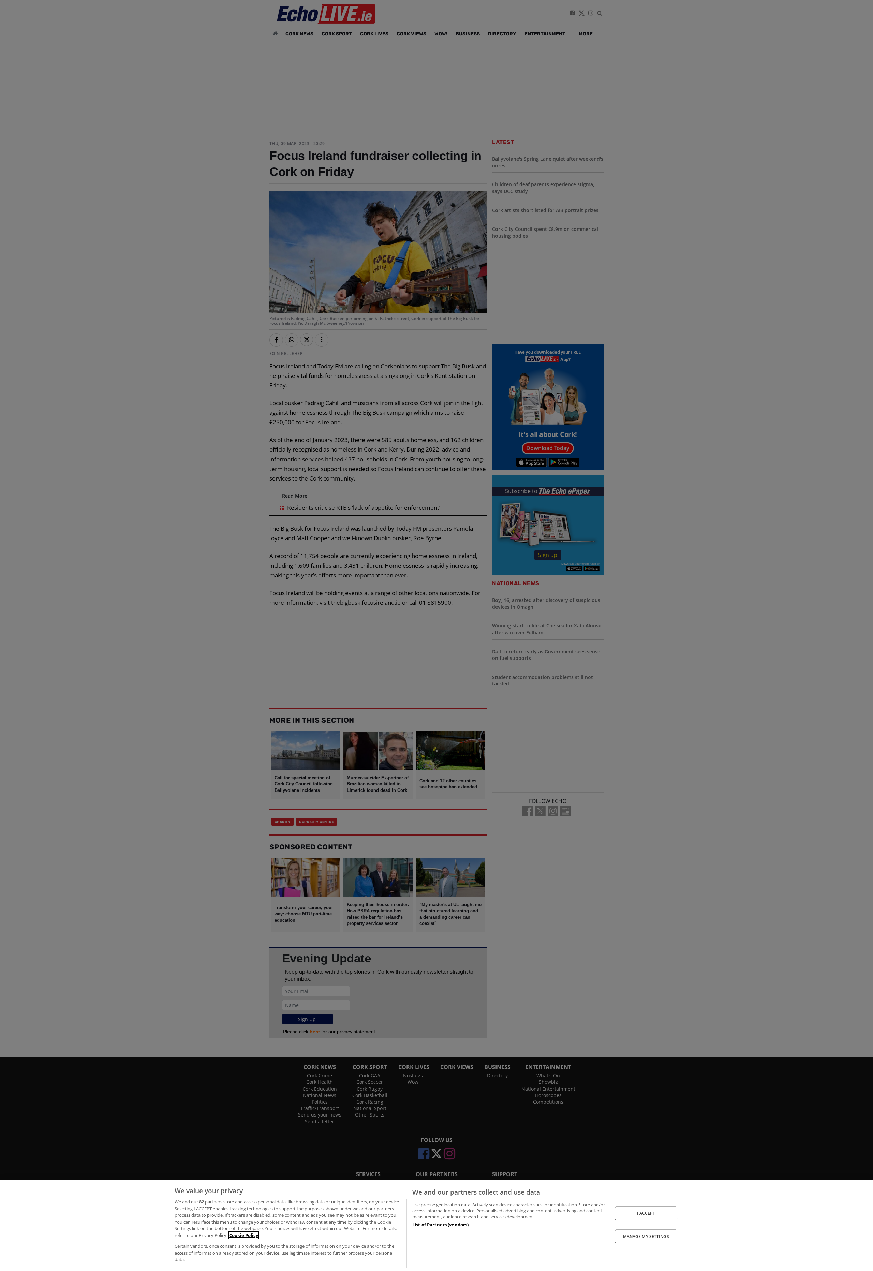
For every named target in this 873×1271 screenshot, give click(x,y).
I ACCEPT (646, 1213)
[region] (436, 1225)
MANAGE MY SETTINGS (646, 1236)
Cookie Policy (243, 1235)
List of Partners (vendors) (440, 1225)
